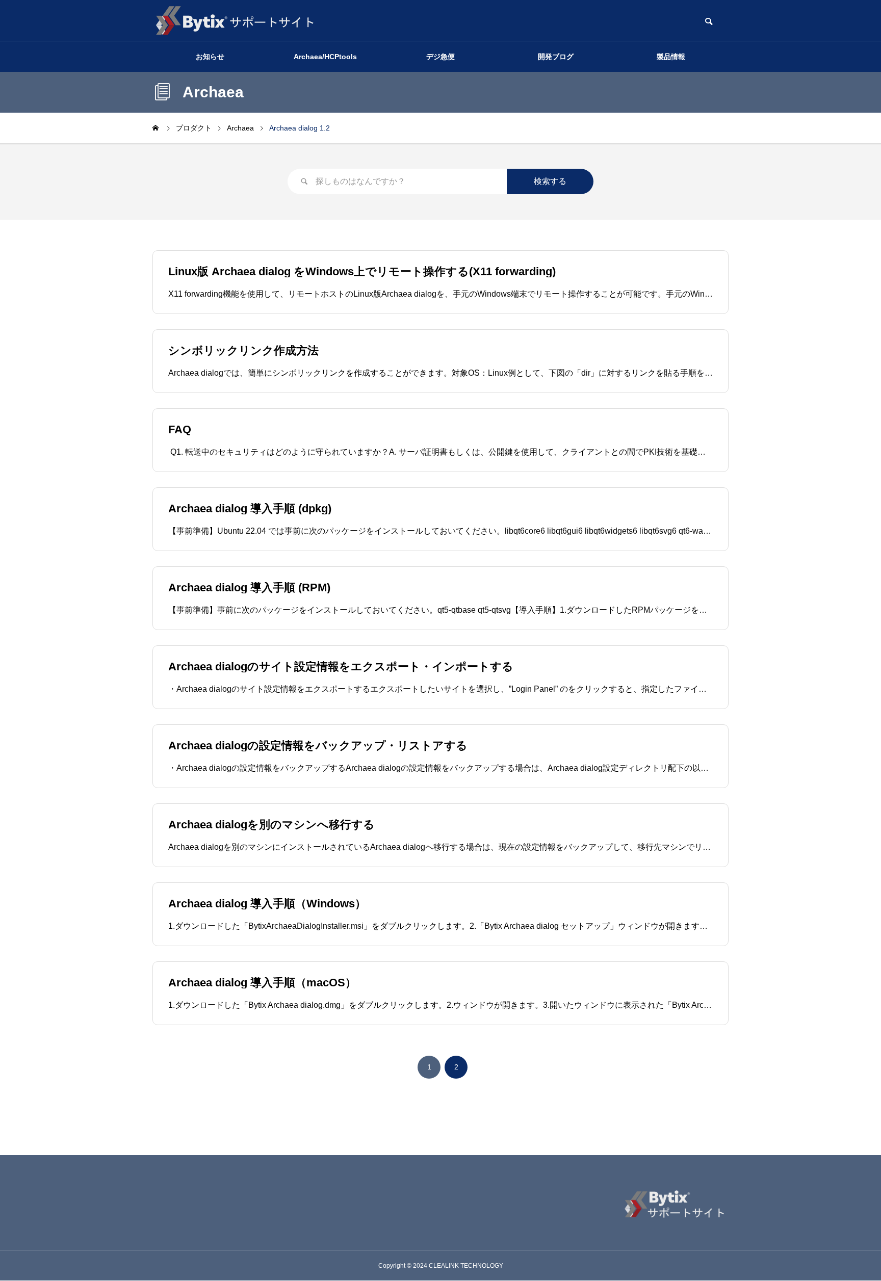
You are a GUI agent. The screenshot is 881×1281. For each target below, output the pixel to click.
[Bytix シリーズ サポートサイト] (234, 20)
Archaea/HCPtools (325, 57)
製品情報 (671, 57)
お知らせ (210, 57)
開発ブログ (556, 57)
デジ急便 (440, 57)
